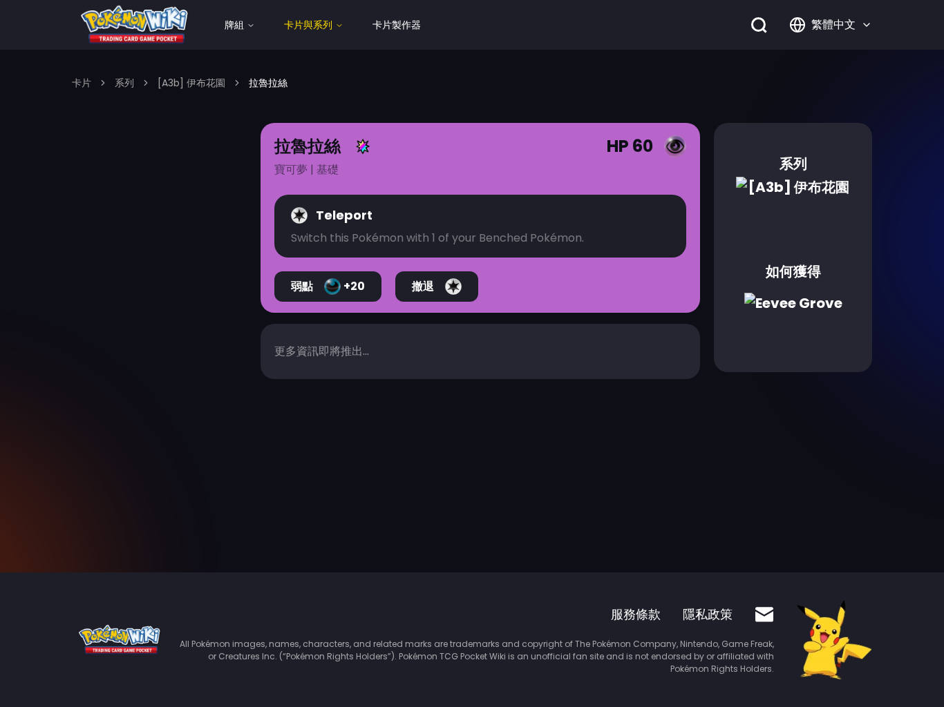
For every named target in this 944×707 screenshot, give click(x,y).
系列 (124, 83)
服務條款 (636, 614)
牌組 (234, 25)
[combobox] (830, 25)
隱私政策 (708, 614)
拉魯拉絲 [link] (268, 83)
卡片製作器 (396, 25)
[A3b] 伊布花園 (191, 83)
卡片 (81, 83)
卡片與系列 (308, 25)
